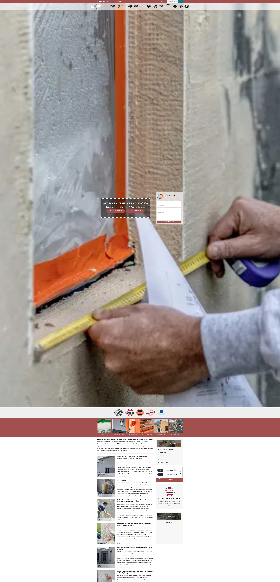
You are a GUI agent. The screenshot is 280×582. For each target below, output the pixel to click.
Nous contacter (135, 211)
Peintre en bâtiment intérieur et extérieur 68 (167, 6)
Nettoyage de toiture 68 (136, 6)
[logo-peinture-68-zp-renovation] (96, 6)
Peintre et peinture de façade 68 (186, 6)
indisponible (103, 2)
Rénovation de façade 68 (124, 6)
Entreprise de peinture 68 (180, 6)
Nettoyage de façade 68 (149, 6)
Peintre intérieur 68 (130, 6)
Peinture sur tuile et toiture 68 (154, 6)
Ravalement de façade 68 (142, 6)
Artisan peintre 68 (118, 6)
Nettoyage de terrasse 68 (161, 6)
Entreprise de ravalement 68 (112, 6)
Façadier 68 (106, 6)
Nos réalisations (116, 211)
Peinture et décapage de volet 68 (174, 6)
